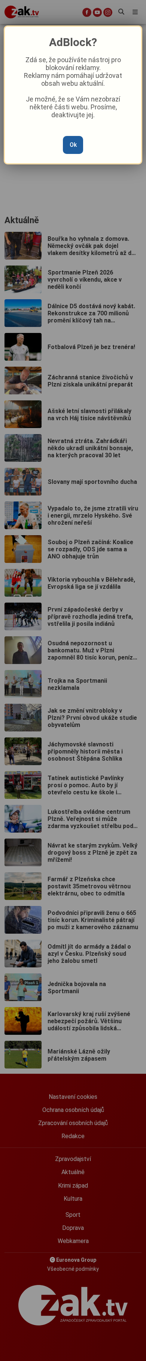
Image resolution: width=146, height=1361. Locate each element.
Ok (73, 144)
